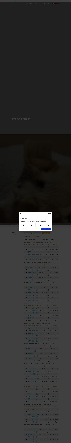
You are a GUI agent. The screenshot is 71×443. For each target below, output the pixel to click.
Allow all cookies (46, 228)
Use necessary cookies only (24, 228)
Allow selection (35, 228)
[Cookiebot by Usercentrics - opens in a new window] (48, 213)
